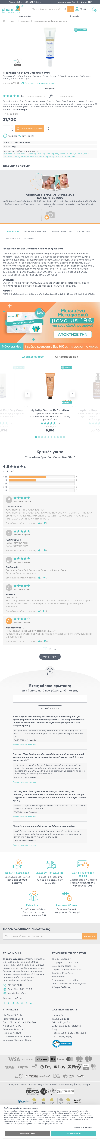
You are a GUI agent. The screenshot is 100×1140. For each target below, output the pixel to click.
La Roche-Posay (66, 1085)
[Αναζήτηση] (70, 9)
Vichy (78, 1085)
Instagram (8, 1003)
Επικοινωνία (58, 977)
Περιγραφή (12, 231)
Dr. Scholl (51, 1085)
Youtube (18, 1003)
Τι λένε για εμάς (60, 1019)
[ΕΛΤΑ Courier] (19, 1076)
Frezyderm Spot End (24, 157)
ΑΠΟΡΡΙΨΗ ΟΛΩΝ (27, 1134)
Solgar (41, 1085)
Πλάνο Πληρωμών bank (17, 1037)
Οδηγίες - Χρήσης (35, 231)
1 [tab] (36, 437)
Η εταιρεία (57, 1015)
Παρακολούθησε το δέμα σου (67, 970)
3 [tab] (42, 437)
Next (72, 394)
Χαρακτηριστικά (62, 231)
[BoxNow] (57, 1076)
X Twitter (27, 1003)
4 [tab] (45, 437)
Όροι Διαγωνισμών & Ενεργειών (69, 984)
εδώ (62, 1124)
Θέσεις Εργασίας (61, 1022)
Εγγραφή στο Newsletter (65, 980)
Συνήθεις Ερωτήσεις (63, 973)
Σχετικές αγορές (33, 357)
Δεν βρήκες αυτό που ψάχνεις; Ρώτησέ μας (50, 690)
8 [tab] (58, 437)
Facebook (4, 1003)
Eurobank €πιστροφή (14, 1029)
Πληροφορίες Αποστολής (65, 963)
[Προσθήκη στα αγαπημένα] (47, 128)
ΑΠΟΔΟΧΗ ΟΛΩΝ (73, 1134)
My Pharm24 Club (12, 1015)
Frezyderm (50, 88)
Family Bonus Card (13, 1019)
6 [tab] (51, 437)
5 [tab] (48, 437)
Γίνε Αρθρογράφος (62, 1037)
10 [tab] (64, 437)
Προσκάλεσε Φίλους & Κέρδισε (19, 1022)
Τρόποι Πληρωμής (61, 959)
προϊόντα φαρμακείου (31, 968)
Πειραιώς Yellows (12, 1033)
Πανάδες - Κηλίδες (45, 154)
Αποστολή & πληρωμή (19, 239)
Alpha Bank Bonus (13, 1026)
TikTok (13, 1003)
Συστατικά (83, 231)
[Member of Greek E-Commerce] (33, 1091)
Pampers (87, 1085)
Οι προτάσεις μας (66, 357)
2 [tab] (39, 437)
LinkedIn (31, 1003)
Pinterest (22, 1003)
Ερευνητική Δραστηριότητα (66, 1026)
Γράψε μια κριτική (50, 657)
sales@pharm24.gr (17, 993)
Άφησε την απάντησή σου (24, 745)
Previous (27, 394)
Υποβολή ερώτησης (50, 708)
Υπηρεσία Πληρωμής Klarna (17, 1040)
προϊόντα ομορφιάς (13, 974)
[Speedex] (44, 1076)
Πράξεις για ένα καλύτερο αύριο (69, 1033)
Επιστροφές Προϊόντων (64, 966)
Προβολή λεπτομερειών (82, 1127)
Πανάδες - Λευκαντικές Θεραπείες (20, 154)
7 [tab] (55, 437)
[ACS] (81, 1076)
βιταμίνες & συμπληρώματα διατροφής (23, 971)
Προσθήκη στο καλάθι (31, 129)
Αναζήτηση (90, 936)
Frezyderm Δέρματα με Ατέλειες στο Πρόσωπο (56, 157)
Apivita (32, 1085)
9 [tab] (61, 437)
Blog (54, 1029)
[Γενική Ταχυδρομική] (31, 1076)
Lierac (24, 1085)
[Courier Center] (68, 1076)
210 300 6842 (15, 985)
